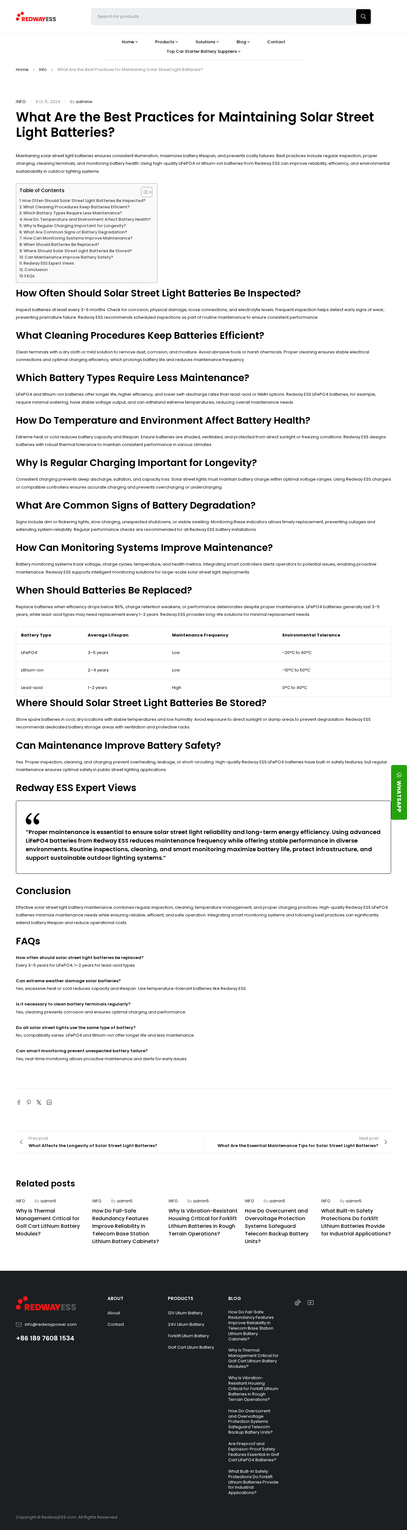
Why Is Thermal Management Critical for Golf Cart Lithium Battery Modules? (48, 1222)
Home (22, 69)
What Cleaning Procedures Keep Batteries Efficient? (76, 207)
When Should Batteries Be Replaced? (61, 244)
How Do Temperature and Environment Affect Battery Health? (87, 219)
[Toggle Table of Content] (143, 192)
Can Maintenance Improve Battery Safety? (69, 257)
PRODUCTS (180, 1298)
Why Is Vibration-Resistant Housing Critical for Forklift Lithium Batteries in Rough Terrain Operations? (203, 1222)
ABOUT (115, 1298)
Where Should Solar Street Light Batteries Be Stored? (78, 251)
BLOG (234, 1298)
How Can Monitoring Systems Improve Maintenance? (78, 238)
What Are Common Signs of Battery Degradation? (75, 232)
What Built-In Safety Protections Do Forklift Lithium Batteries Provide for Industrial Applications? (356, 1222)
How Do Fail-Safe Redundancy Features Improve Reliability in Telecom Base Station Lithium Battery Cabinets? (125, 1226)
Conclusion (36, 269)
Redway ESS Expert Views (49, 263)
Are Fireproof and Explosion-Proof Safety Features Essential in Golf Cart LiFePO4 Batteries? (253, 1452)
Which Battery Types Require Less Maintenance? (72, 213)
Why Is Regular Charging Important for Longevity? (75, 225)
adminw (84, 102)
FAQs (29, 276)
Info (43, 69)
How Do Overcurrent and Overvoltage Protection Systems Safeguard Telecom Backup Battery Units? (276, 1226)
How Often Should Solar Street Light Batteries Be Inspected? (84, 200)
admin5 (48, 1201)
